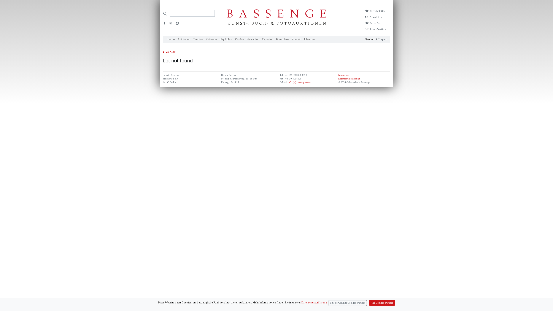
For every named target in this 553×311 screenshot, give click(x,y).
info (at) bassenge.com (299, 82)
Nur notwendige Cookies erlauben (347, 302)
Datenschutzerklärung (349, 79)
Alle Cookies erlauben (382, 302)
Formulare (282, 39)
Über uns (309, 39)
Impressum (343, 75)
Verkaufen (253, 39)
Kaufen (239, 39)
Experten (267, 39)
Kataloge (211, 39)
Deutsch (370, 39)
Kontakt (296, 39)
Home (171, 39)
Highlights (226, 39)
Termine (198, 39)
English (382, 39)
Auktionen (184, 39)
